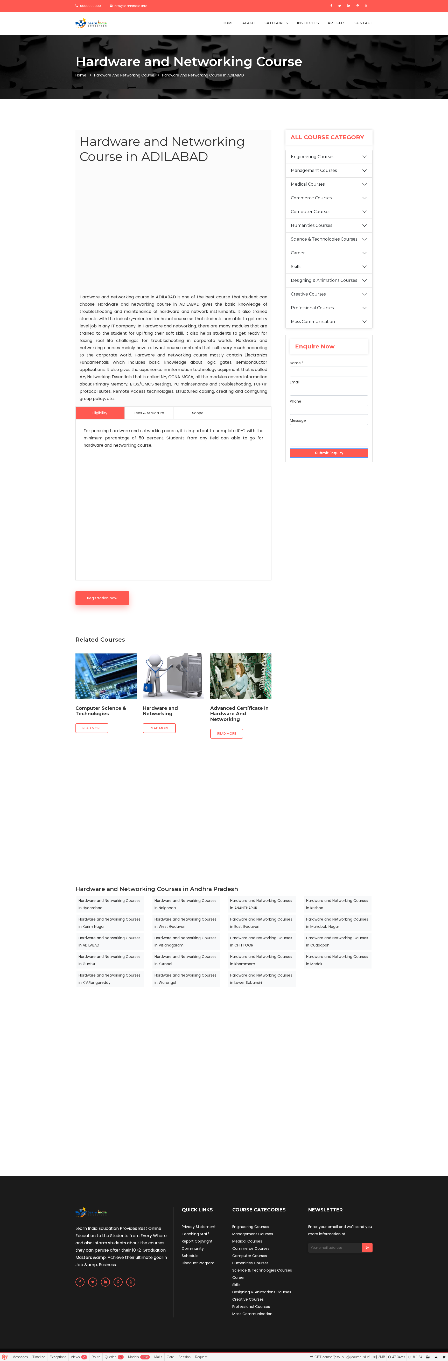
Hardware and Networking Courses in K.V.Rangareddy (110, 979)
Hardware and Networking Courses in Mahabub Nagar (337, 923)
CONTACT (363, 23)
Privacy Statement (199, 1226)
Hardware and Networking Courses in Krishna (337, 904)
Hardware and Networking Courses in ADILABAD (110, 941)
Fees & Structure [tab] (149, 413)
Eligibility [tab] (100, 413)
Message (298, 420)
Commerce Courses (311, 197)
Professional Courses (312, 307)
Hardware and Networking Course (124, 75)
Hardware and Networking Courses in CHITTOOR (261, 941)
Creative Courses (308, 294)
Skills (296, 266)
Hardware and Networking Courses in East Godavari (261, 923)
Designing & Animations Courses (324, 280)
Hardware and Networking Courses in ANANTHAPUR (261, 904)
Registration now (102, 598)
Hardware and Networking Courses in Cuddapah (337, 941)
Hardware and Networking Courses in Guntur (110, 960)
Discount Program (198, 1263)
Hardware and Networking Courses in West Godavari (185, 923)
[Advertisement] (173, 229)
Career (298, 252)
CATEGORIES (276, 23)
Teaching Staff (195, 1234)
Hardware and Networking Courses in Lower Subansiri (261, 979)
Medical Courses (308, 184)
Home (80, 75)
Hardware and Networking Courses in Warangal (185, 979)
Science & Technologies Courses (324, 239)
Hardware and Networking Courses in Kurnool (185, 960)
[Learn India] (91, 23)
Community (193, 1248)
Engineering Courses (312, 156)
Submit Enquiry (329, 452)
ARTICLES (337, 23)
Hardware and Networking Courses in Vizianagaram (185, 941)
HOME (228, 23)
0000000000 (90, 5)
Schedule (190, 1255)
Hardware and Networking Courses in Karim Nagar (110, 923)
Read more (91, 728)
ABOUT (249, 23)
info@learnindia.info (131, 5)
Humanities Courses (311, 225)
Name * (297, 363)
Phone (295, 401)
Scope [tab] (198, 413)
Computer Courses (310, 211)
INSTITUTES (308, 23)
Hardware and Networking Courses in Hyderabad (110, 904)
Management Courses (314, 170)
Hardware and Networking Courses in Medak (337, 960)
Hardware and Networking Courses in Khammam (261, 960)
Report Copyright (197, 1241)
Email (294, 382)
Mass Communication (313, 321)
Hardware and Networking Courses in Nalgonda (185, 904)
